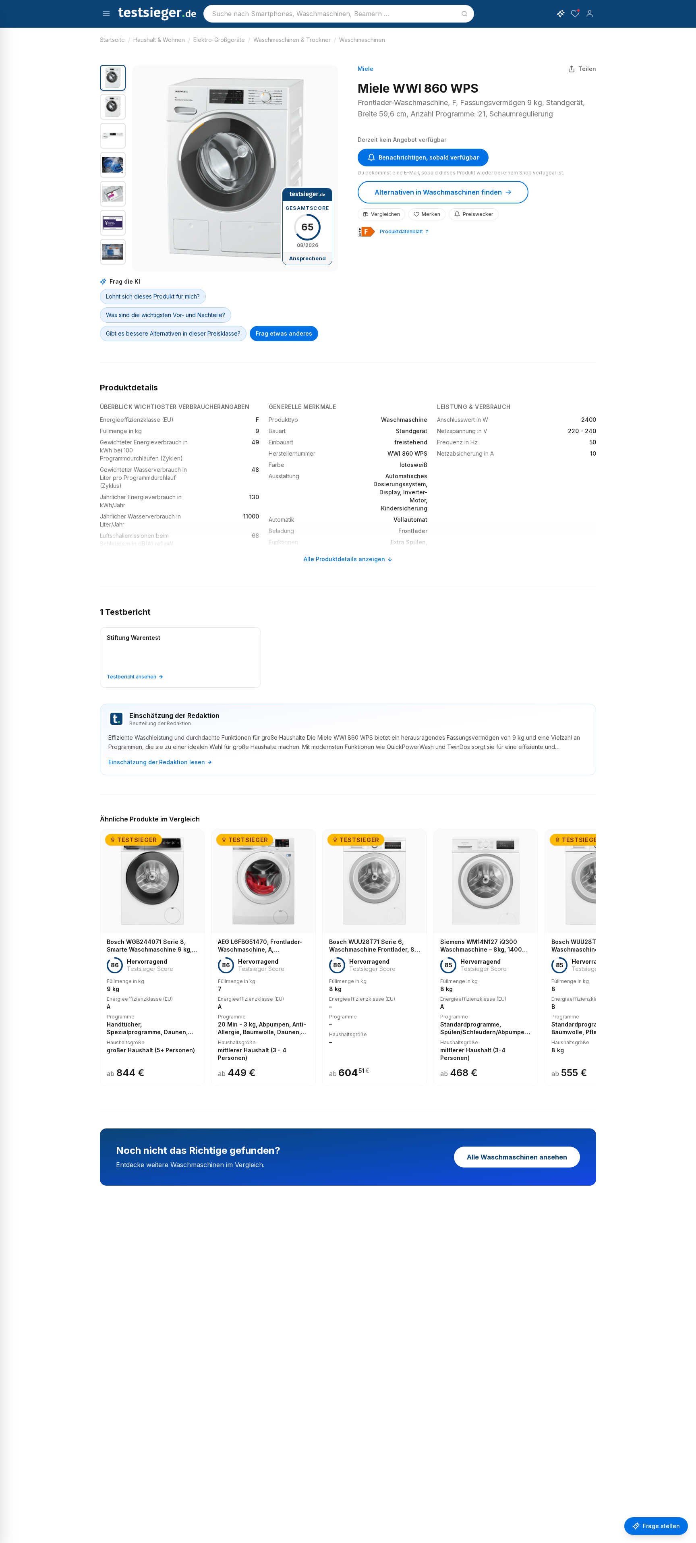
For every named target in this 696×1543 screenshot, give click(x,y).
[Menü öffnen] (106, 13)
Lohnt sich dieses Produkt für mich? (153, 296)
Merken (431, 214)
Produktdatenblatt (401, 231)
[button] (235, 168)
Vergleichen (385, 214)
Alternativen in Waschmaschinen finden (438, 192)
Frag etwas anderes (284, 333)
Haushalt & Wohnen (159, 39)
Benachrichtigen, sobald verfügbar (429, 157)
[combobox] (338, 14)
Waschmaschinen (362, 39)
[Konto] (589, 13)
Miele (365, 68)
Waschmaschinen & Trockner (292, 39)
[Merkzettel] (575, 13)
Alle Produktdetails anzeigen (344, 559)
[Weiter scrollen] (593, 951)
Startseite (112, 39)
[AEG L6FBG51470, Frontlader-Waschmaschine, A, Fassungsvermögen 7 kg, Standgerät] (263, 957)
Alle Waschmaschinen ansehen (517, 1157)
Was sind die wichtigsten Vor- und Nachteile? (165, 314)
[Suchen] (464, 13)
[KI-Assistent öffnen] (560, 13)
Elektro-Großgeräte (219, 39)
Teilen (587, 68)
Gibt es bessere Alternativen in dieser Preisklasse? (173, 333)
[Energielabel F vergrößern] (366, 231)
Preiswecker (478, 214)
